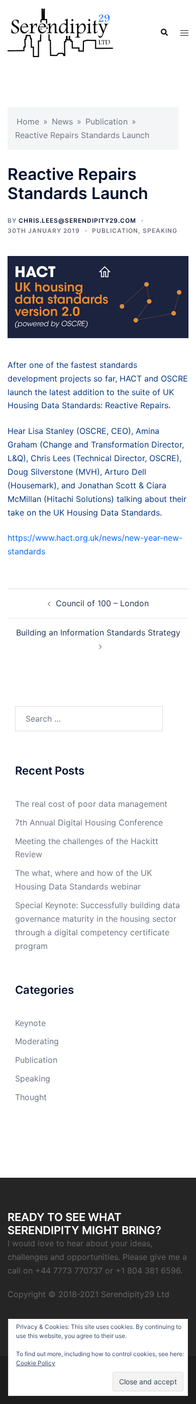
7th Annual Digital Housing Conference (89, 822)
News (62, 121)
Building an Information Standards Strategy (98, 632)
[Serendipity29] (61, 32)
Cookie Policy (35, 1363)
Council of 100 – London (102, 603)
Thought (31, 1097)
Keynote (30, 1023)
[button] (164, 33)
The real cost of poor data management (91, 804)
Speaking (160, 230)
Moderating (37, 1041)
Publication (106, 121)
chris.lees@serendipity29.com (77, 220)
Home (28, 121)
